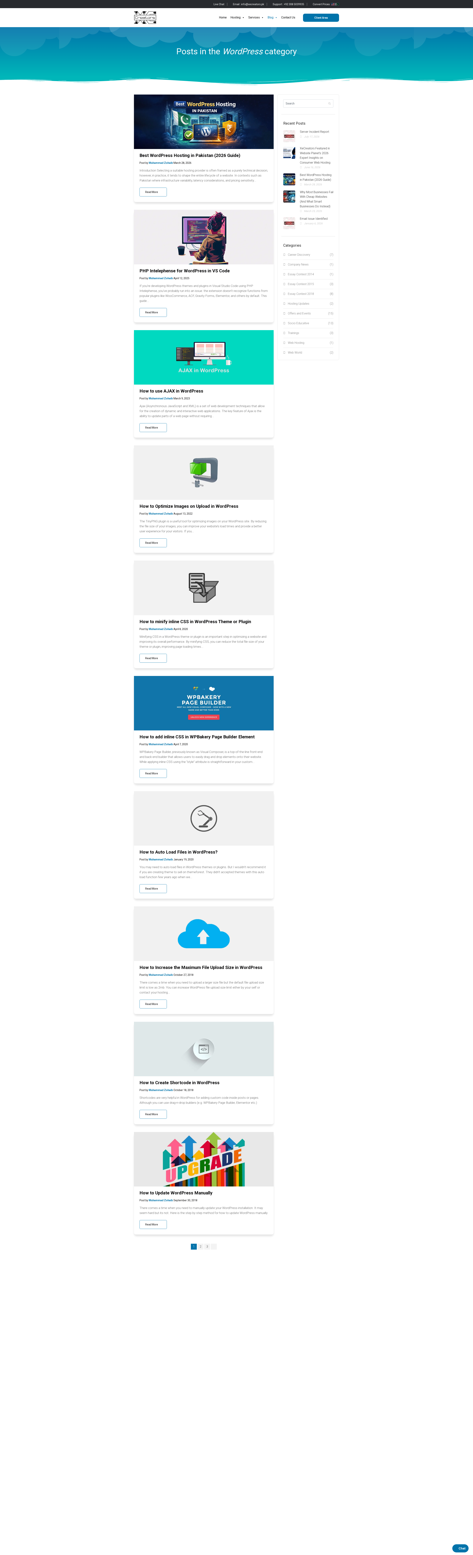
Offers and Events (310, 313)
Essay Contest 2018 (310, 294)
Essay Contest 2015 (310, 284)
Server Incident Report (314, 131)
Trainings (310, 333)
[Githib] (147, 4)
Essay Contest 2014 (310, 274)
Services (254, 17)
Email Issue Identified (314, 218)
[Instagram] (153, 4)
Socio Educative (310, 323)
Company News (310, 264)
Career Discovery (310, 254)
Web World (310, 352)
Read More (152, 192)
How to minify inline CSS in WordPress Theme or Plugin (195, 621)
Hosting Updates (310, 303)
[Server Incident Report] (289, 136)
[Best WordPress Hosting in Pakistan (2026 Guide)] (289, 179)
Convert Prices (321, 4)
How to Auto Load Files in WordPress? (178, 852)
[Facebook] (135, 4)
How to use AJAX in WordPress (171, 391)
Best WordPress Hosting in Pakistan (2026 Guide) (189, 155)
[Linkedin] (159, 4)
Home (223, 17)
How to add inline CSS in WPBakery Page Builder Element (197, 736)
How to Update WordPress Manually (175, 1193)
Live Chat (219, 4)
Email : (248, 4)
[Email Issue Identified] (289, 223)
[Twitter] (141, 4)
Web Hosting (310, 343)
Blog (270, 17)
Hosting (235, 17)
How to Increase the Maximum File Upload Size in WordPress (200, 967)
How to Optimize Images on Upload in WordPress (188, 506)
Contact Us (288, 17)
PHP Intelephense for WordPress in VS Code (184, 270)
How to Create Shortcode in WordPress (179, 1082)
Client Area (321, 17)
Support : (288, 4)
